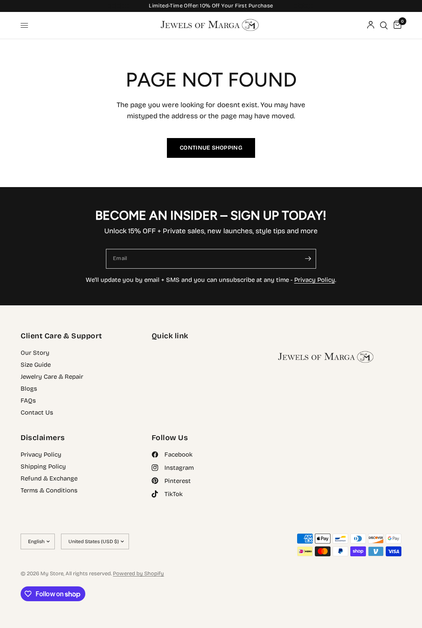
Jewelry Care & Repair (52, 376)
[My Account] (370, 25)
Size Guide (36, 364)
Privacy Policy (314, 280)
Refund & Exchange (49, 478)
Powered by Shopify (138, 573)
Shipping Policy (43, 466)
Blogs (29, 388)
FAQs (28, 400)
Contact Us (37, 412)
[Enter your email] (308, 259)
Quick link (170, 336)
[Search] (384, 25)
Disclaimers (43, 437)
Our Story (35, 352)
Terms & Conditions (49, 490)
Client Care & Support (61, 336)
